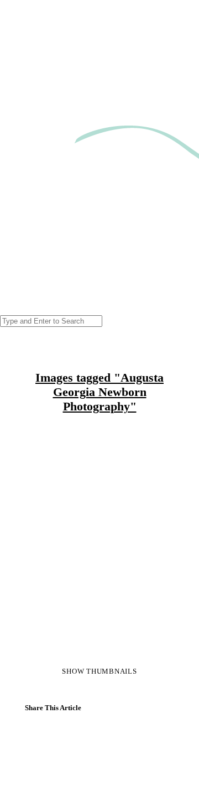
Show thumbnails (99, 671)
